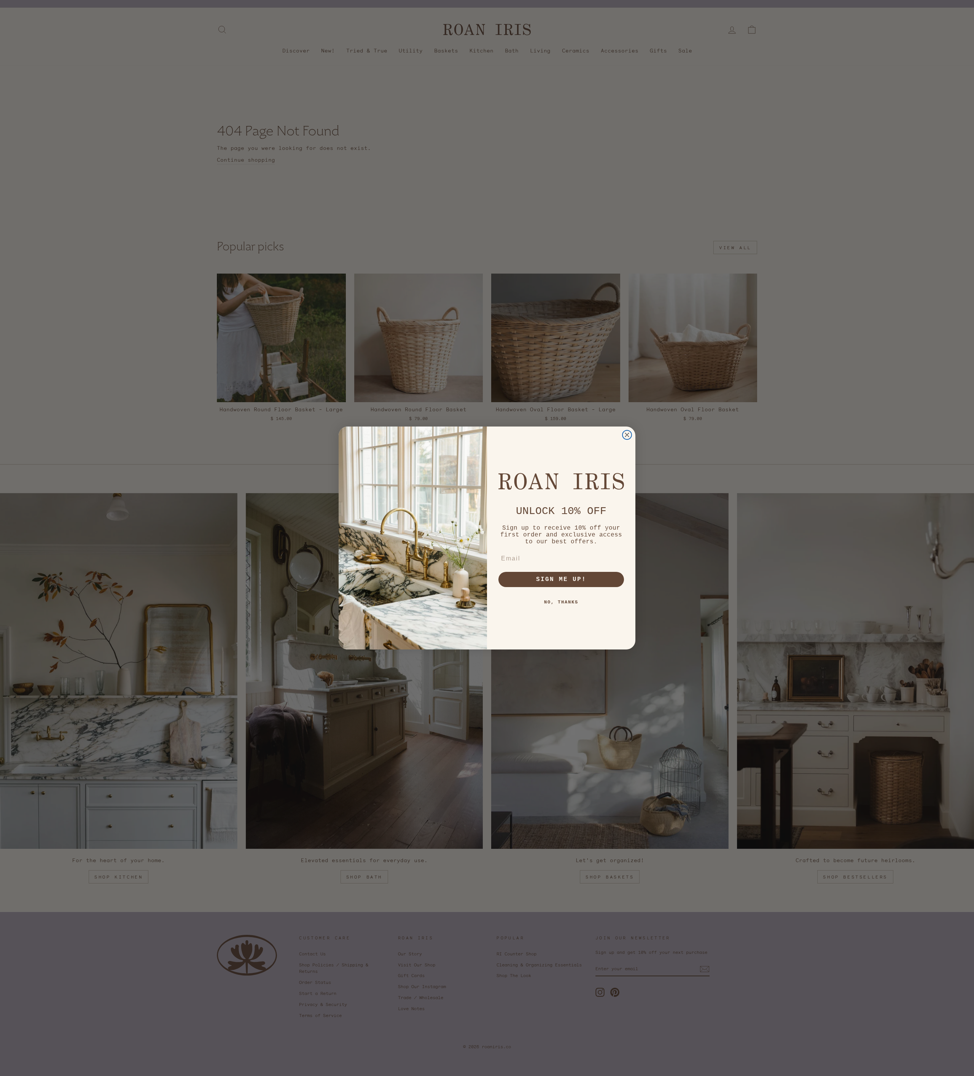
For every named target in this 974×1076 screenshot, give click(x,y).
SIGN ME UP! (561, 579)
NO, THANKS (561, 602)
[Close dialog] (627, 434)
